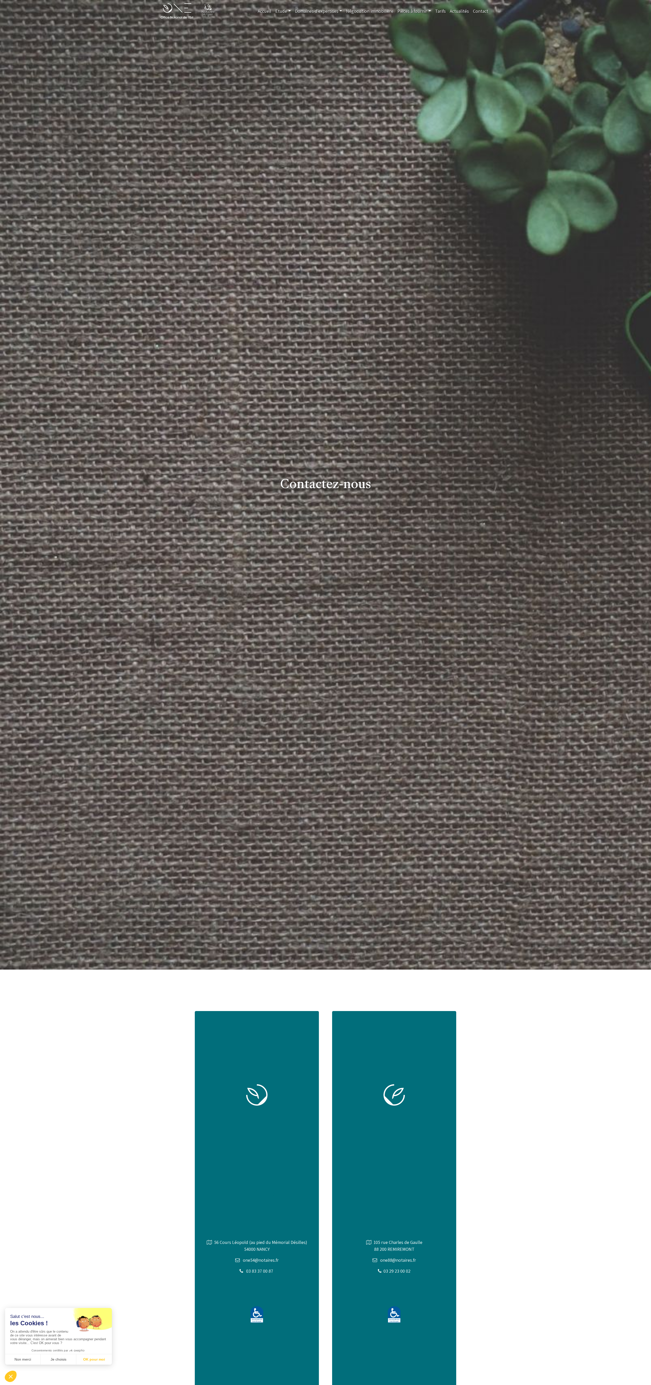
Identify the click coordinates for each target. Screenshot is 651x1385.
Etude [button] (281, 11)
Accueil (264, 11)
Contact (480, 11)
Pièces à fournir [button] (412, 11)
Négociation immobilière (369, 11)
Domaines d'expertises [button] (316, 11)
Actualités (459, 11)
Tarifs (440, 11)
